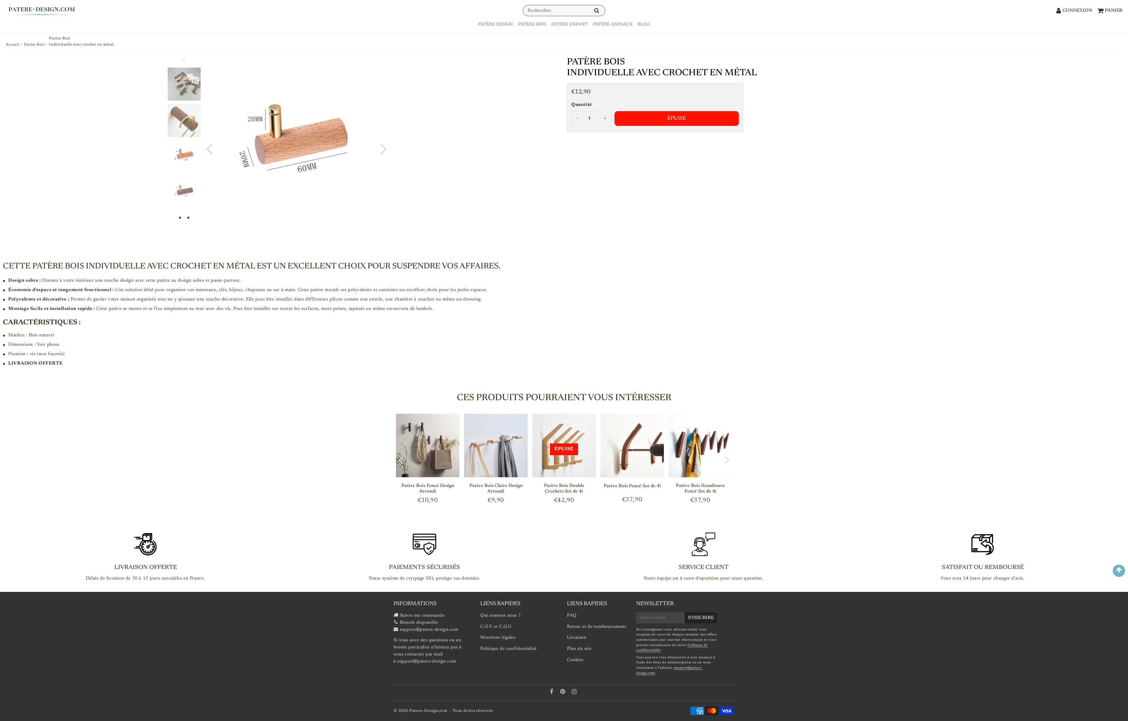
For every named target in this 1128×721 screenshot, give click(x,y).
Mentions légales (498, 637)
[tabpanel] (184, 157)
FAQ (572, 615)
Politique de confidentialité (508, 649)
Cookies (575, 660)
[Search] (596, 10)
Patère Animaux (612, 24)
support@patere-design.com (429, 629)
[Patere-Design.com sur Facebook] (552, 692)
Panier (1113, 10)
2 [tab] (188, 218)
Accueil (12, 44)
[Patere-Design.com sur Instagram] (574, 692)
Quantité (581, 104)
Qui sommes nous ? (500, 615)
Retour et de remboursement (597, 627)
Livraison (576, 637)
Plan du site (579, 649)
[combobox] (564, 10)
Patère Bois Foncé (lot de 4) (632, 486)
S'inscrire (701, 617)
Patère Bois (532, 24)
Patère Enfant (569, 24)
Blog (644, 24)
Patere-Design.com (428, 711)
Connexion (1077, 10)
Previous (209, 148)
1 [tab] (180, 218)
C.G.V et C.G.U (495, 627)
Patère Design (495, 24)
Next (384, 148)
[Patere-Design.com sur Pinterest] (563, 692)
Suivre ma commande (422, 615)
